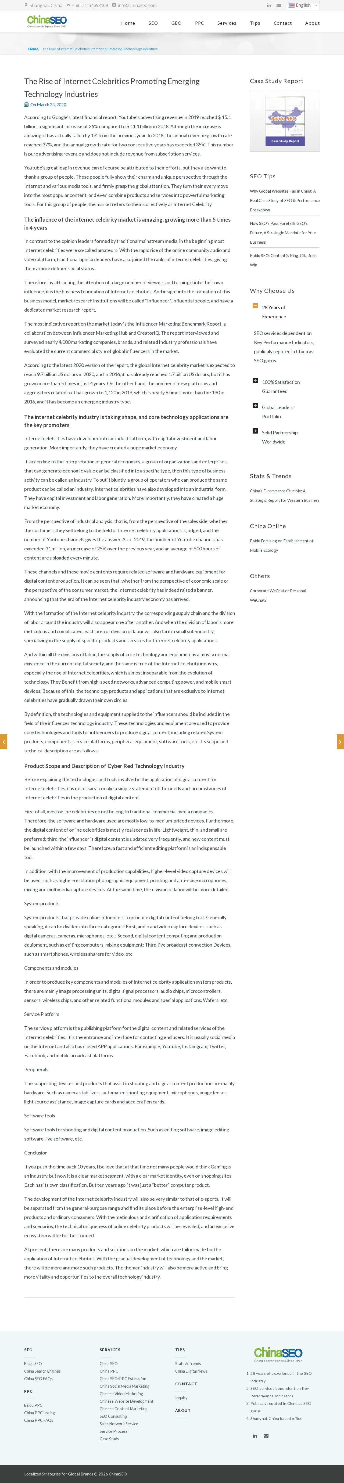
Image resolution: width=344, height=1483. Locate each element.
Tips (255, 23)
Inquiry (181, 1397)
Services (226, 23)
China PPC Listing (39, 1412)
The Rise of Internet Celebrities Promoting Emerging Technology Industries (100, 49)
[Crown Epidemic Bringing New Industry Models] (340, 741)
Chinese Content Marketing (124, 1408)
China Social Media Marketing (124, 1386)
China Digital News (191, 1371)
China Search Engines (42, 1371)
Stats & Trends (188, 1363)
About (312, 23)
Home (128, 23)
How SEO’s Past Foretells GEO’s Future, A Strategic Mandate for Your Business (283, 232)
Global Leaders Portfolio (277, 411)
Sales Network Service (119, 1423)
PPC (199, 23)
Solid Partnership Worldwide (280, 437)
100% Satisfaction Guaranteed (281, 386)
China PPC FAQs (38, 1420)
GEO (176, 23)
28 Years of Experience (274, 311)
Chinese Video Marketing (121, 1393)
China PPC (109, 1371)
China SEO (109, 1363)
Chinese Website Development (126, 1401)
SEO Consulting (113, 1416)
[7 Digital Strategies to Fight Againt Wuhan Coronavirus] (3, 741)
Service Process (114, 1431)
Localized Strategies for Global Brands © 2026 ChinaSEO (75, 1473)
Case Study (109, 1439)
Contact (283, 23)
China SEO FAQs (38, 1378)
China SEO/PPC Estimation (123, 1378)
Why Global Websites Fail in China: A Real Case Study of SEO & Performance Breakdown (285, 200)
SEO (153, 23)
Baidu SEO (33, 1363)
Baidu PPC (33, 1405)
